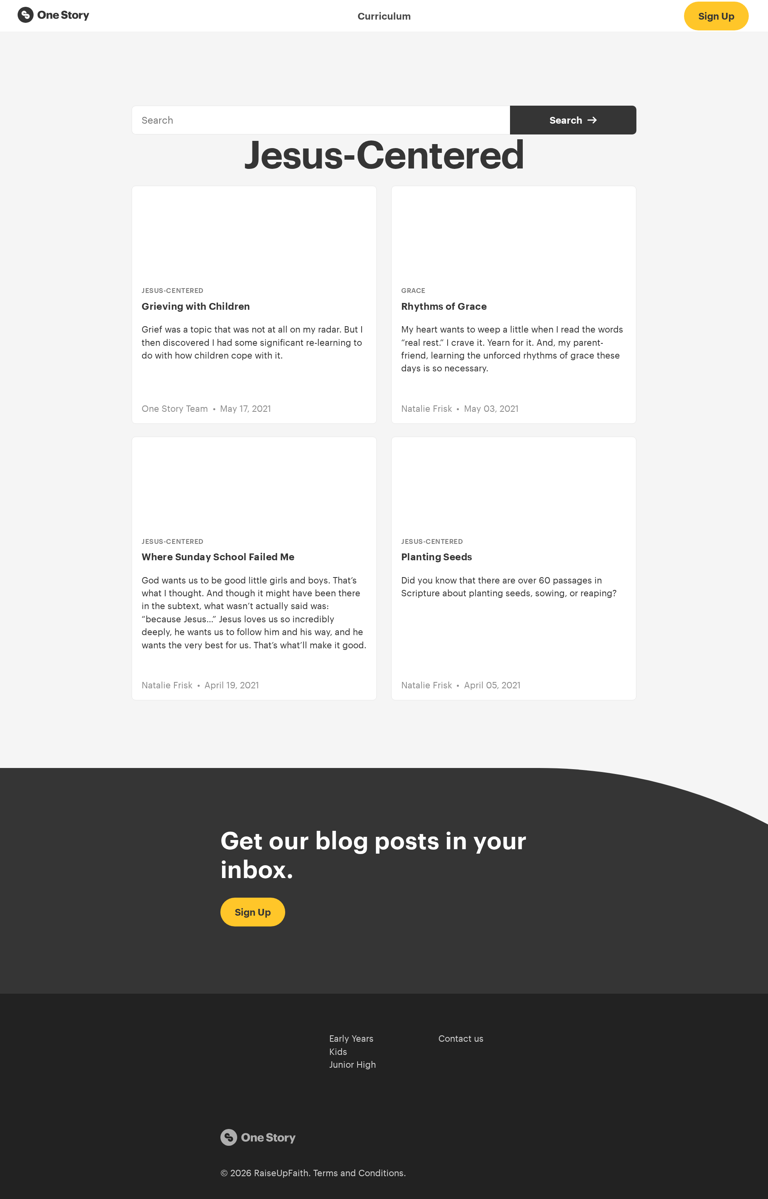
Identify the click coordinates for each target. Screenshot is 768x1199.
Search (566, 120)
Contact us (461, 1038)
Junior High (352, 1064)
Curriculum (384, 16)
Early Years (351, 1038)
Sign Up (716, 16)
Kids (338, 1052)
